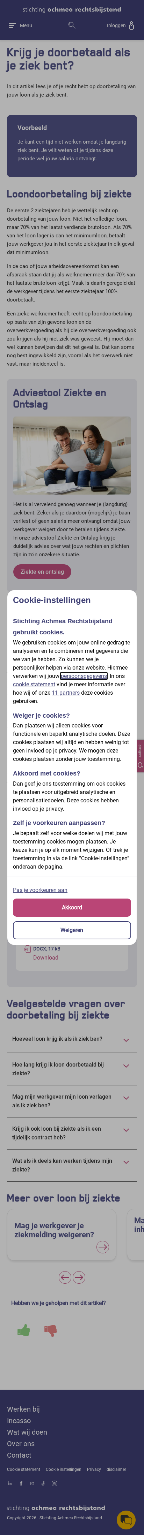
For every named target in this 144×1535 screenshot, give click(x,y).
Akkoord (72, 907)
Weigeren (71, 930)
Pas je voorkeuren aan (40, 890)
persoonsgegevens (84, 676)
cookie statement (34, 684)
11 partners (66, 692)
